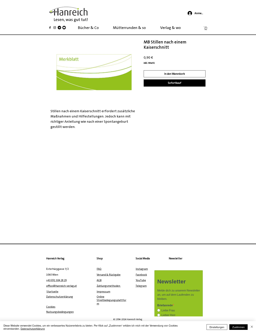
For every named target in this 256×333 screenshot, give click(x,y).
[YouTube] (64, 27)
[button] (206, 28)
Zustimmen (238, 327)
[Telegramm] (59, 27)
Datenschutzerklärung (33, 328)
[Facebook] (50, 27)
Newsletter (175, 258)
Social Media (143, 258)
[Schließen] (252, 327)
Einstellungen (217, 327)
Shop (100, 258)
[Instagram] (54, 27)
